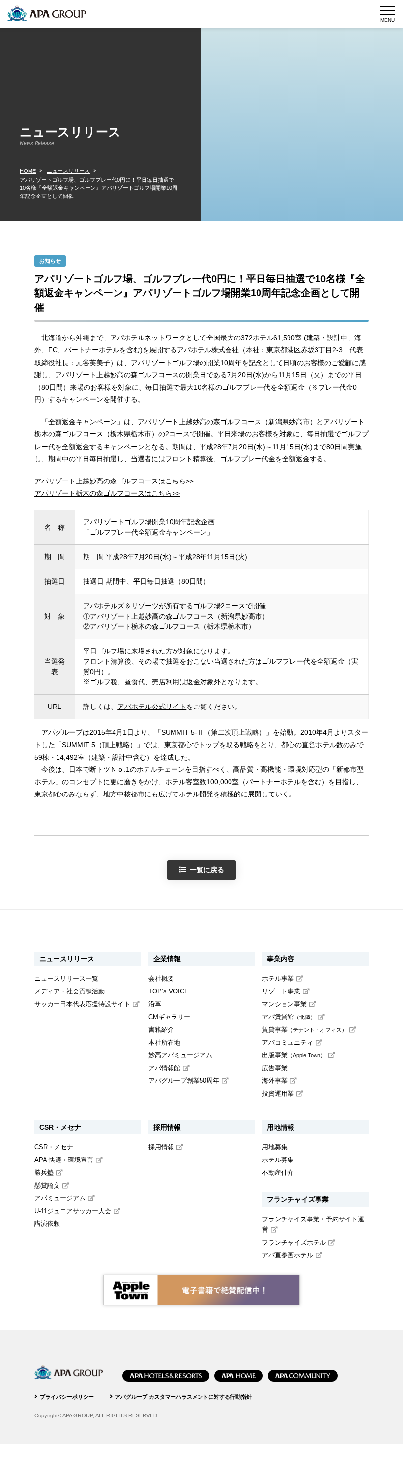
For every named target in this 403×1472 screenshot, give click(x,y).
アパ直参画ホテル (287, 1255)
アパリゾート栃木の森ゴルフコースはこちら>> (107, 493)
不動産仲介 (278, 1172)
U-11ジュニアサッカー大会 (72, 1211)
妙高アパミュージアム (180, 1055)
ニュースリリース (68, 171)
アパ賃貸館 (289, 1017)
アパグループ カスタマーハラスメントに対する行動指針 (183, 1397)
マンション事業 (284, 1004)
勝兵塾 (44, 1172)
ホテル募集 (278, 1160)
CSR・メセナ (53, 1147)
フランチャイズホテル (294, 1242)
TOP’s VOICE (168, 991)
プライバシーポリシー (67, 1397)
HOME (28, 171)
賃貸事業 (304, 1029)
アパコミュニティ (287, 1042)
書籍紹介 (161, 1029)
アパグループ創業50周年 (183, 1080)
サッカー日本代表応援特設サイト (82, 1004)
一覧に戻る (207, 870)
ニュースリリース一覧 (66, 978)
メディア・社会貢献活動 (69, 991)
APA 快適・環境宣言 (63, 1160)
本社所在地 (164, 1042)
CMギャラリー (169, 1017)
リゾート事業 (281, 991)
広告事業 (275, 1068)
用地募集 (275, 1147)
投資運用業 (278, 1093)
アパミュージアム (60, 1198)
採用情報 (161, 1147)
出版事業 (294, 1055)
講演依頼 (47, 1223)
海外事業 (275, 1080)
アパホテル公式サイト (151, 706)
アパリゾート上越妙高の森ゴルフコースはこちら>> (114, 481)
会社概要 (161, 978)
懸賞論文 (47, 1185)
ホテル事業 (278, 978)
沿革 (154, 1004)
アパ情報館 (164, 1068)
